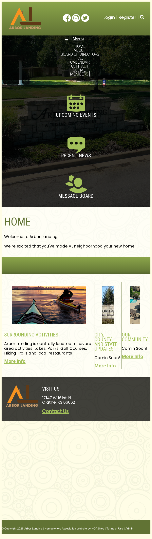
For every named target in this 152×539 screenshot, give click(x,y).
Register (127, 17)
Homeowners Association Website (66, 528)
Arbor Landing (33, 528)
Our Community (135, 337)
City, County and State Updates (105, 342)
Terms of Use (114, 528)
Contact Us (55, 411)
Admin (129, 528)
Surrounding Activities (31, 335)
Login (109, 17)
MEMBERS (79, 74)
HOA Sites (97, 528)
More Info (15, 361)
